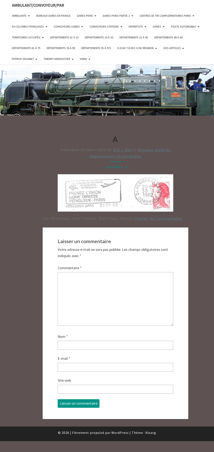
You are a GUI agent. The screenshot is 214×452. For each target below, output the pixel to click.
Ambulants (19, 16)
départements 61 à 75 (26, 48)
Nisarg (150, 433)
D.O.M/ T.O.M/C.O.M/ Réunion (135, 48)
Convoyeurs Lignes (67, 26)
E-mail (64, 358)
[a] (115, 194)
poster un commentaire (158, 218)
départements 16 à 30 (99, 37)
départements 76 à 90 (61, 48)
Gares (157, 26)
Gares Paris (85, 16)
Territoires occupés (26, 37)
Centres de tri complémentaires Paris (165, 16)
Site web (64, 380)
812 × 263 (122, 149)
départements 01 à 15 (64, 37)
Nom (63, 336)
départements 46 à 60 (168, 37)
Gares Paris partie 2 (116, 16)
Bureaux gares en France (53, 16)
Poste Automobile (183, 26)
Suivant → (117, 167)
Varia (83, 59)
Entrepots (136, 26)
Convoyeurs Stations (104, 26)
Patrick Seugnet (23, 59)
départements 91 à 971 (96, 48)
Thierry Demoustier (57, 59)
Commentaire (70, 267)
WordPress (120, 433)
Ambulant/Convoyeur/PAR (38, 5)
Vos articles (172, 48)
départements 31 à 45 (134, 37)
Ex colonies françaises (28, 26)
